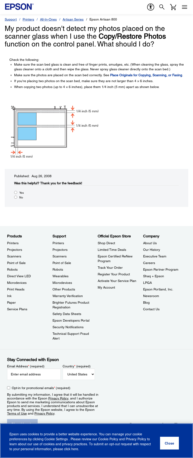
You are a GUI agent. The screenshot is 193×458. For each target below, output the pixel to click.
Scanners (14, 256)
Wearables (60, 276)
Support (11, 19)
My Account (106, 287)
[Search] (162, 7)
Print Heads (15, 289)
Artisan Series (73, 19)
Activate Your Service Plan (117, 281)
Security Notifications (68, 327)
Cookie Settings (56, 439)
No (21, 197)
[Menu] (184, 7)
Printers (28, 19)
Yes (21, 192)
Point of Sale (16, 263)
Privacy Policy (58, 398)
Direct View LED (19, 276)
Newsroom (151, 296)
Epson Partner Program (160, 269)
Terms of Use (17, 413)
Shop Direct (106, 243)
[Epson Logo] (19, 6)
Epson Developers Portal (70, 320)
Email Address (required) (25, 366)
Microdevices (17, 283)
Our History (151, 250)
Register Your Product (114, 274)
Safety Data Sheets (66, 314)
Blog (146, 302)
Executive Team (154, 256)
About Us (150, 243)
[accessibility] (150, 7)
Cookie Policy (108, 439)
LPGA (147, 283)
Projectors (14, 250)
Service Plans (17, 309)
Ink (9, 296)
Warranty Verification (67, 296)
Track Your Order (110, 267)
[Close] (169, 443)
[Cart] (173, 7)
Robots (12, 269)
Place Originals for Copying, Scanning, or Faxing (146, 75)
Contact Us (151, 309)
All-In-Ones (48, 19)
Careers (149, 263)
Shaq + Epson (153, 276)
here (74, 448)
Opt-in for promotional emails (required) (41, 388)
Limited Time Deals (112, 250)
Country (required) (77, 366)
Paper (11, 302)
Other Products (63, 289)
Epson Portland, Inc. (158, 289)
